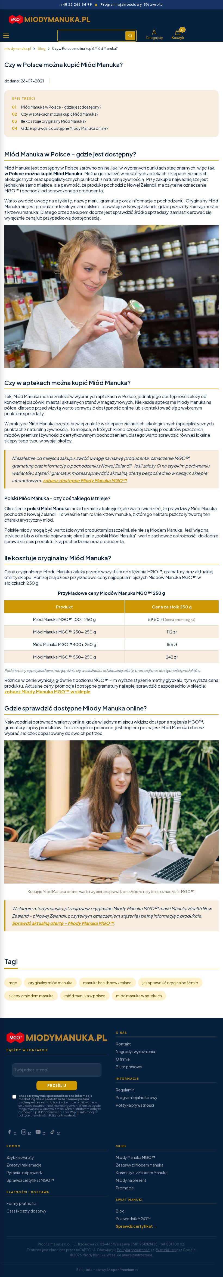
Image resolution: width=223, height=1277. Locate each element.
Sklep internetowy (105, 1270)
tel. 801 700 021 (172, 1244)
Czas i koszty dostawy (27, 1210)
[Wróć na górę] (207, 1266)
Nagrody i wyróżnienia (135, 1051)
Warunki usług (167, 1250)
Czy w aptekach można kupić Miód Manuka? (55, 114)
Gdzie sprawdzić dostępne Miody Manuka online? (60, 128)
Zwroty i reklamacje (24, 1164)
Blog (41, 49)
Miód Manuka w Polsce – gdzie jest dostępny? (56, 106)
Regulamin (125, 1089)
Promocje (125, 1187)
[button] (130, 35)
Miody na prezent (131, 1180)
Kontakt (123, 1043)
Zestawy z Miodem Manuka (139, 1164)
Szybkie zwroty (20, 1157)
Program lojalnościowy (136, 1097)
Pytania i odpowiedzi (25, 1172)
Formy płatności (21, 1203)
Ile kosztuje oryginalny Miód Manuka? (49, 121)
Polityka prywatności (135, 1105)
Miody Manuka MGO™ (135, 1157)
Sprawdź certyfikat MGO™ (30, 1180)
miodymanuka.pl (17, 49)
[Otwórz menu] (6, 36)
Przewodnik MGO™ (133, 1218)
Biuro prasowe (129, 1066)
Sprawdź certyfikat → (136, 1226)
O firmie (123, 1059)
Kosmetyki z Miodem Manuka (142, 1172)
